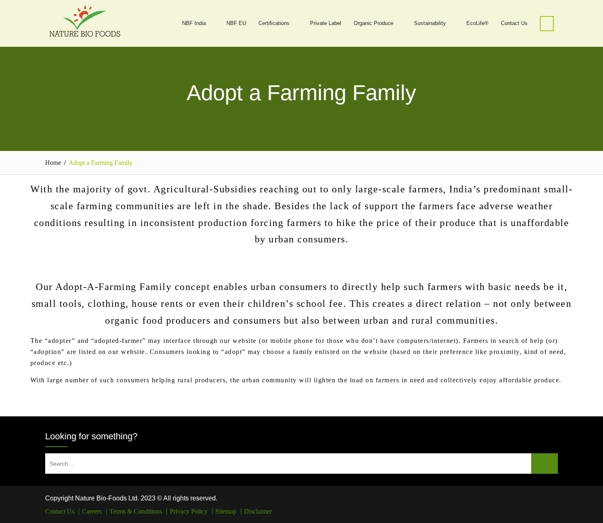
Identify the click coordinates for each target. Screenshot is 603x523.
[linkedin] (553, 499)
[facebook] (541, 499)
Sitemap (225, 511)
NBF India (194, 23)
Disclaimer (258, 511)
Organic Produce (373, 23)
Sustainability (430, 23)
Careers (92, 511)
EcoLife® (477, 23)
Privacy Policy (189, 511)
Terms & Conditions (136, 511)
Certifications (274, 23)
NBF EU (236, 23)
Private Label (325, 23)
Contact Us (514, 23)
